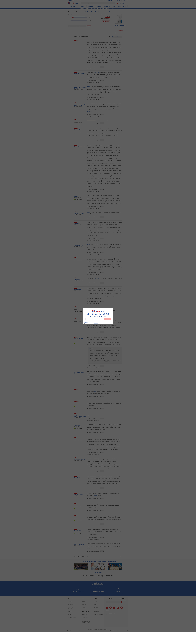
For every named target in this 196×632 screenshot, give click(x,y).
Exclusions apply (96, 323)
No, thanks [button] (86, 322)
